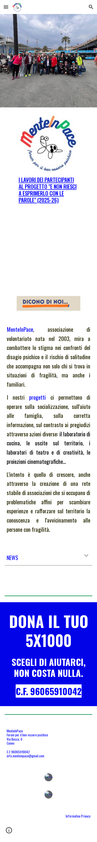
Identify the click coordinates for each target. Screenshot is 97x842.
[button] (6, 7)
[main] (49, 190)
